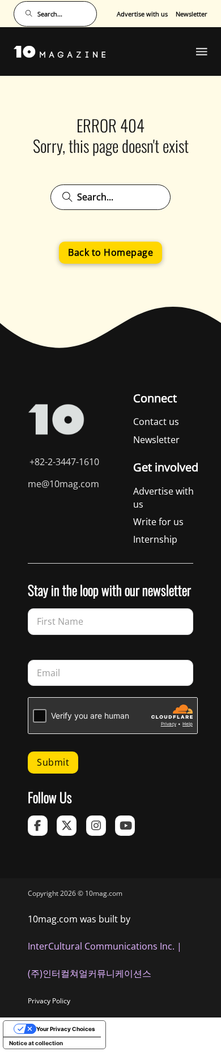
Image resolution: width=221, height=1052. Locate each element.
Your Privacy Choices (65, 1028)
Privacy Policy (49, 1001)
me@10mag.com (63, 484)
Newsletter (191, 14)
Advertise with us (142, 14)
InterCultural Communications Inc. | (105, 946)
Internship (155, 539)
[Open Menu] (201, 51)
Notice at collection (36, 1043)
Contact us (156, 421)
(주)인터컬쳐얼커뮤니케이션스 (89, 973)
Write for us (158, 522)
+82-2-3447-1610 (64, 462)
